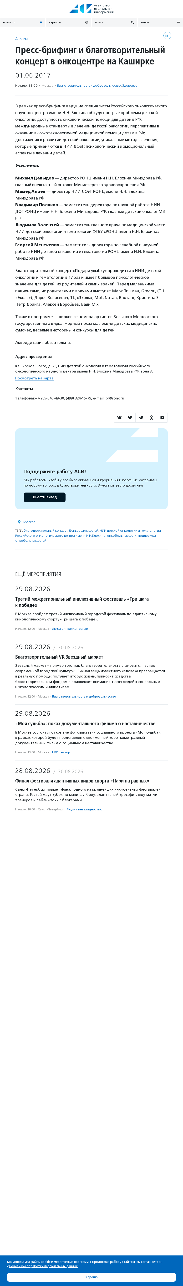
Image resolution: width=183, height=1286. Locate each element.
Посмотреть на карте (34, 378)
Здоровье (129, 86)
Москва (29, 522)
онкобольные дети (121, 536)
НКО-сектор (61, 752)
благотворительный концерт (45, 531)
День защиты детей (83, 531)
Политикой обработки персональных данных (43, 1266)
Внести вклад (45, 497)
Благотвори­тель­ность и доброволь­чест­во (89, 86)
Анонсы (21, 39)
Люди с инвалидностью (70, 628)
